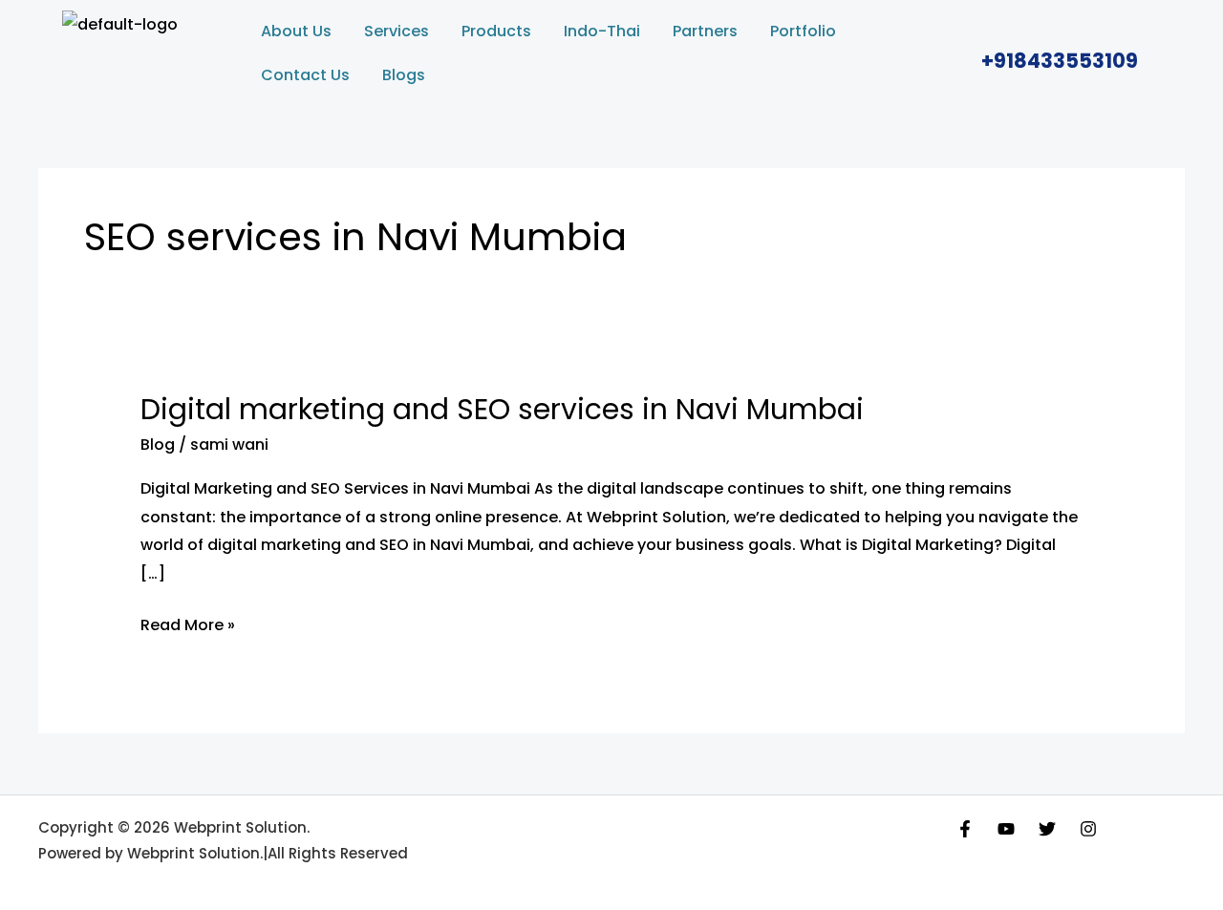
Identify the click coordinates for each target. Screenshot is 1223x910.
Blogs (403, 75)
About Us (296, 31)
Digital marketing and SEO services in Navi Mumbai (502, 409)
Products (496, 31)
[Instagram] (1088, 828)
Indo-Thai (602, 31)
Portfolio (803, 31)
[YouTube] (1006, 828)
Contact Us (305, 75)
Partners (705, 31)
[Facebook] (965, 828)
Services (396, 31)
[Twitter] (1047, 828)
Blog (157, 444)
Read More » (187, 623)
